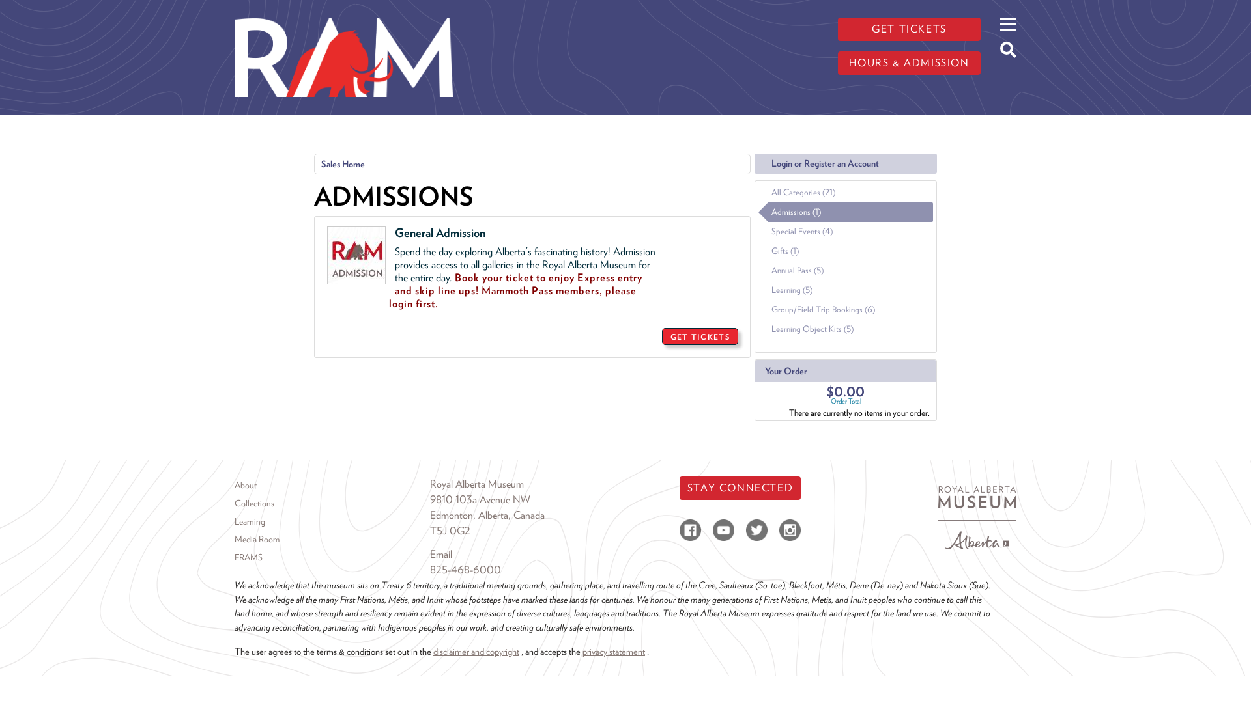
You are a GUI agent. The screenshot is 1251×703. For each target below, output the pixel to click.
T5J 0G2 (450, 531)
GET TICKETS (700, 337)
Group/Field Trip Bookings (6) (823, 309)
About (246, 485)
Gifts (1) (785, 251)
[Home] (344, 10)
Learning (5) (791, 290)
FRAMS (249, 557)
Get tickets (909, 29)
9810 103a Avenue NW (480, 499)
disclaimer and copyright (476, 651)
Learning (250, 521)
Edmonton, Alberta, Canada (487, 515)
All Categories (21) (803, 192)
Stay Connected (740, 488)
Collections (254, 503)
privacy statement (613, 651)
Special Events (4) (802, 231)
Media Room (257, 539)
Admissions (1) (796, 212)
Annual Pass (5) (797, 270)
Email (441, 554)
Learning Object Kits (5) (812, 329)
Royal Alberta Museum (477, 484)
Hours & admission (909, 63)
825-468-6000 (465, 570)
